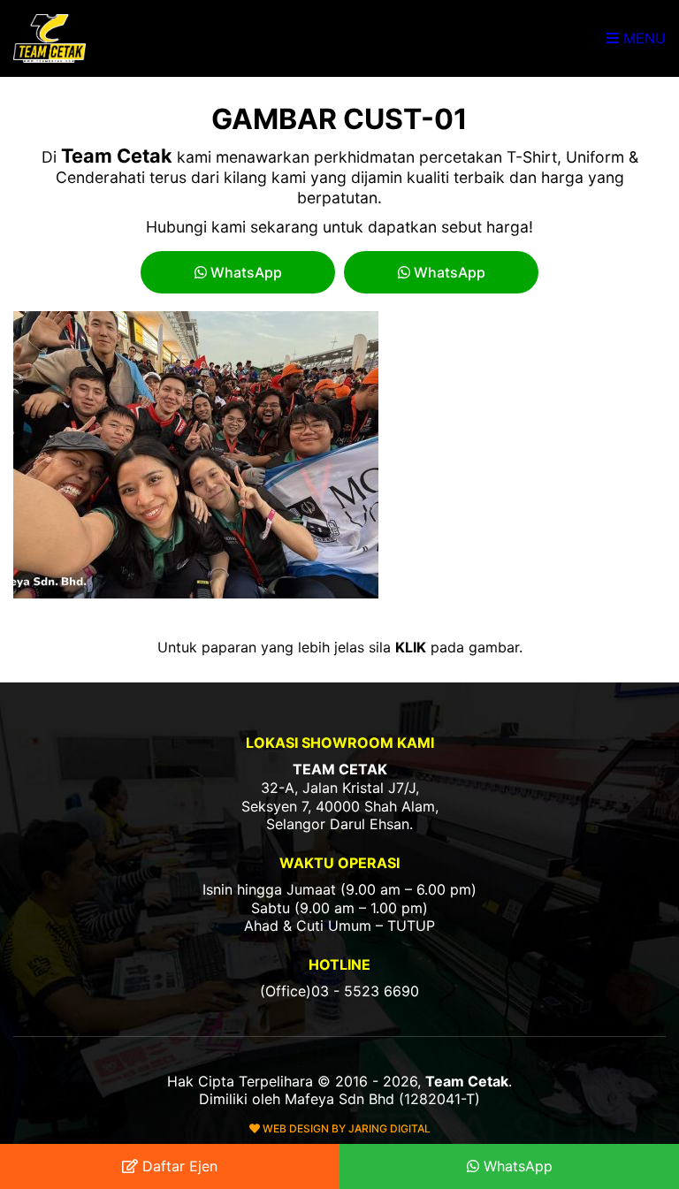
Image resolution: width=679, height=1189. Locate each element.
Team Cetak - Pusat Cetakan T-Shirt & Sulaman (51, 38)
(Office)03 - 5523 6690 (339, 991)
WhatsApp (244, 272)
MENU (642, 38)
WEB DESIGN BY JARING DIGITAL (345, 1128)
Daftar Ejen (177, 1166)
